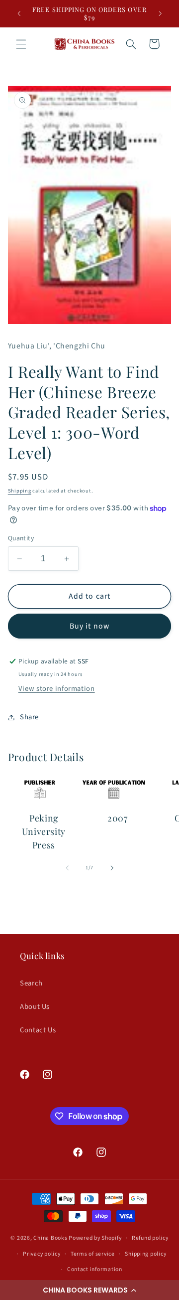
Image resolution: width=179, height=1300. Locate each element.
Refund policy (150, 1238)
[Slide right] (112, 868)
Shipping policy (145, 1254)
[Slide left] (67, 868)
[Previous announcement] (19, 13)
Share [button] (29, 717)
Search (31, 983)
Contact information (94, 1269)
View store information (56, 688)
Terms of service (93, 1254)
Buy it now (89, 626)
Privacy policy (41, 1254)
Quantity (21, 538)
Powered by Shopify (95, 1238)
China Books (50, 1238)
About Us (35, 1006)
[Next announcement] (160, 13)
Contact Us (38, 1030)
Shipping (19, 490)
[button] (89, 1290)
